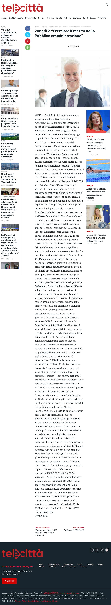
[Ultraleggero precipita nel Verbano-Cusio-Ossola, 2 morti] (10, 191)
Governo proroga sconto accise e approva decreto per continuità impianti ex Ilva (9, 95)
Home (37, 27)
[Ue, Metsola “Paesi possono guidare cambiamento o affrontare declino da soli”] (98, 121)
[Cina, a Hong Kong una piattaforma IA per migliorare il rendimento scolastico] (10, 166)
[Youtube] (107, 550)
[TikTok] (102, 550)
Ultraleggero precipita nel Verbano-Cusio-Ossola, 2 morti (9, 178)
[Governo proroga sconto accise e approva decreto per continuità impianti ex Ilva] (10, 110)
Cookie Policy (33, 601)
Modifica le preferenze (49, 601)
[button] (106, 4)
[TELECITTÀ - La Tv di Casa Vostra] (41, 8)
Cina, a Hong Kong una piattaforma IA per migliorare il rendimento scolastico (9, 150)
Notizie (3, 27)
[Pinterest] (27, 41)
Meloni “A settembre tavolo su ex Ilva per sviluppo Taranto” (96, 237)
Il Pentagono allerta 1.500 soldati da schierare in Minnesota (46, 532)
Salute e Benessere (8, 196)
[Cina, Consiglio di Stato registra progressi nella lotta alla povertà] (10, 136)
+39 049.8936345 (51, 593)
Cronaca (4, 171)
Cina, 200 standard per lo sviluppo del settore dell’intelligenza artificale (9, 36)
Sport (3, 232)
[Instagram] (97, 550)
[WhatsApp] (27, 47)
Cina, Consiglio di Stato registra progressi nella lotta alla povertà (10, 122)
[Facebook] (27, 28)
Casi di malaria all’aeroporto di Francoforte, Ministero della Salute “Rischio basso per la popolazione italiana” (9, 208)
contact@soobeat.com (69, 593)
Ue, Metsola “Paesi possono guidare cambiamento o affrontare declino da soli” (96, 145)
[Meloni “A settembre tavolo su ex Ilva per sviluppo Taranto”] (98, 217)
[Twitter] (27, 34)
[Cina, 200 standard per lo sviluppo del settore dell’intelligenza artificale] (10, 52)
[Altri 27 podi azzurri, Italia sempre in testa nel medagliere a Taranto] (98, 170)
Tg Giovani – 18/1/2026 (74, 530)
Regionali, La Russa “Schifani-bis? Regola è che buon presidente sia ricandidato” (9, 66)
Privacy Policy (21, 601)
